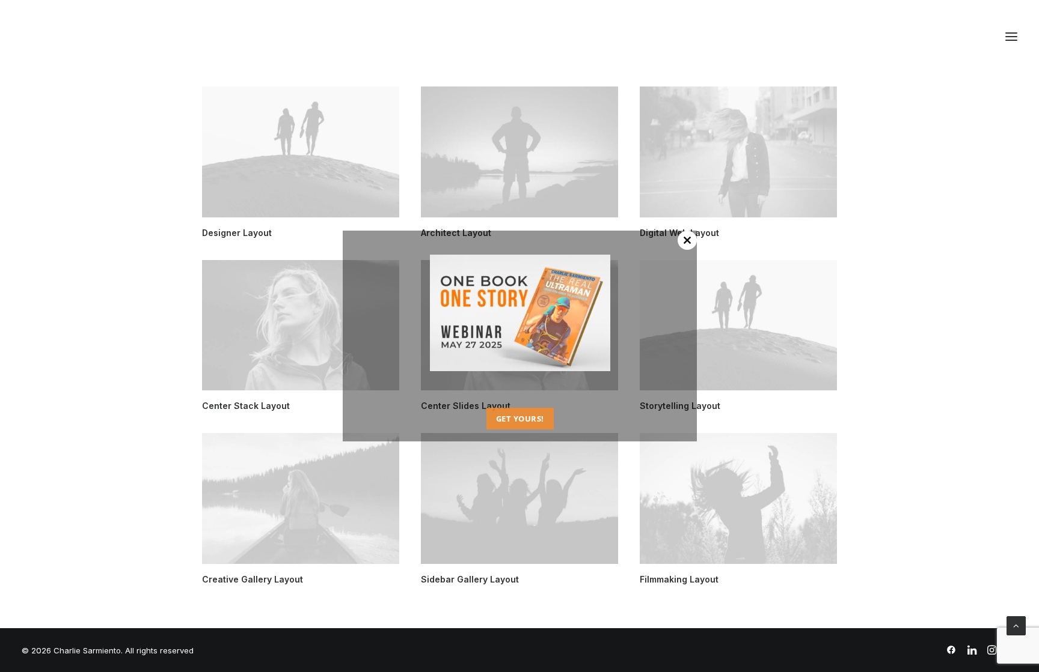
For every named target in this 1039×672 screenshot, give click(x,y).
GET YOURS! (519, 418)
